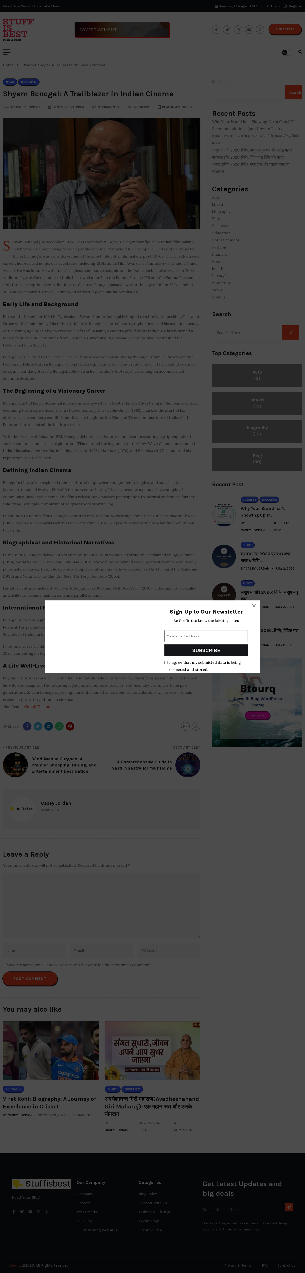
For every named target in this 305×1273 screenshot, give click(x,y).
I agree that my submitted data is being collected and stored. (205, 666)
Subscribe (206, 650)
